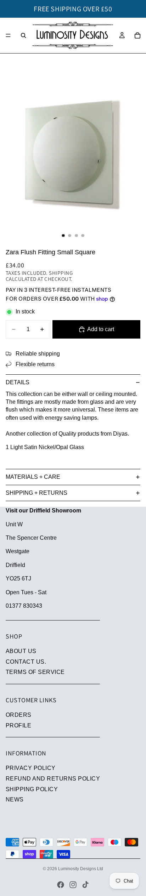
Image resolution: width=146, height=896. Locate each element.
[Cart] (137, 35)
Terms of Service (35, 672)
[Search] (23, 35)
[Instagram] (73, 884)
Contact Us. (26, 662)
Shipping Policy (32, 789)
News (15, 799)
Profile (18, 725)
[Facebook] (60, 884)
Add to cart (100, 329)
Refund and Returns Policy (53, 779)
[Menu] (8, 35)
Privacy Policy (31, 768)
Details (17, 382)
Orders (19, 715)
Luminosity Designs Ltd (80, 868)
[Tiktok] (85, 884)
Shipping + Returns (36, 493)
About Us (21, 651)
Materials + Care (33, 477)
